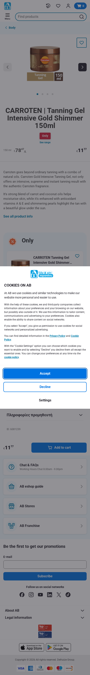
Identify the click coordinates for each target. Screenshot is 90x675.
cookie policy (11, 357)
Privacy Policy (57, 335)
